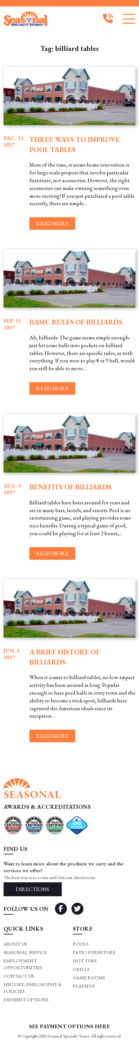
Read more (52, 223)
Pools (81, 944)
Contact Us (19, 976)
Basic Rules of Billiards (76, 322)
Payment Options (26, 999)
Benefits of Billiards (70, 487)
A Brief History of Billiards (64, 657)
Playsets (84, 986)
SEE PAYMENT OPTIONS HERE (69, 1026)
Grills (81, 969)
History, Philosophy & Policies (33, 987)
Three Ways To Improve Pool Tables (74, 144)
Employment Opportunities (23, 964)
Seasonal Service (25, 952)
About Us (15, 944)
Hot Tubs (85, 961)
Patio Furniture (94, 952)
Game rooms (89, 977)
